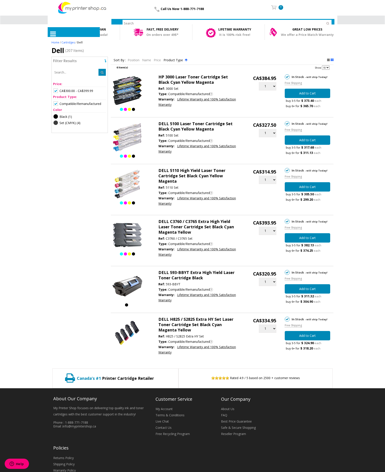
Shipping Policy (64, 464)
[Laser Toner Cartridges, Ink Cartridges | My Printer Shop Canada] (82, 7)
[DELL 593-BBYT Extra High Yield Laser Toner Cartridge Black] (127, 287)
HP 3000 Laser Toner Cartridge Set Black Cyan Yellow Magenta (193, 79)
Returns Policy (63, 458)
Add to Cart (307, 93)
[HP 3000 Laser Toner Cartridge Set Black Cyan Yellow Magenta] (127, 91)
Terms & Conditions (170, 415)
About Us (227, 409)
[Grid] (332, 59)
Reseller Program (233, 434)
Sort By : (120, 60)
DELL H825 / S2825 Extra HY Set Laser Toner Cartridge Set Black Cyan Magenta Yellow (195, 325)
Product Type (174, 60)
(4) (69, 123)
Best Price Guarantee (236, 421)
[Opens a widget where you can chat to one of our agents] (16, 464)
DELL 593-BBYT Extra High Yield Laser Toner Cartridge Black (196, 275)
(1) (65, 116)
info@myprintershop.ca (79, 426)
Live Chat (162, 421)
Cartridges (68, 42)
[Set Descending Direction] (186, 60)
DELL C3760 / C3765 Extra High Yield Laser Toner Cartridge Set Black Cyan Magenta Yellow (196, 227)
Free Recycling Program (173, 434)
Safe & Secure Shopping (238, 427)
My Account (164, 409)
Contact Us (164, 427)
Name (147, 60)
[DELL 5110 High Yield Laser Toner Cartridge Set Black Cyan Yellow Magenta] (127, 185)
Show (318, 67)
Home (55, 42)
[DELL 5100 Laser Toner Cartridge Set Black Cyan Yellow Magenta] (127, 138)
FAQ (224, 415)
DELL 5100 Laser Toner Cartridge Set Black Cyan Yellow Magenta (195, 126)
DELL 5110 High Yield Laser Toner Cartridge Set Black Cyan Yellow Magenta (191, 176)
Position (134, 60)
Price (158, 60)
